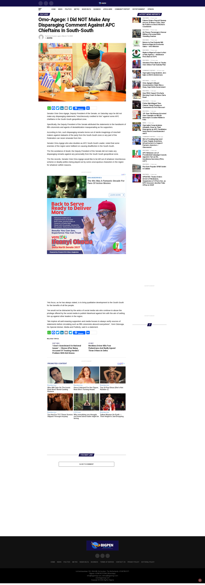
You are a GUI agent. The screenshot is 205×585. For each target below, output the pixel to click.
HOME (53, 9)
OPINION (151, 9)
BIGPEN (49, 38)
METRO (76, 9)
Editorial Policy (147, 562)
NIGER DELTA (86, 9)
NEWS (60, 9)
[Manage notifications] (200, 580)
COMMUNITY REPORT (122, 9)
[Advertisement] (86, 259)
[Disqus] (86, 495)
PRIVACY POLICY (133, 562)
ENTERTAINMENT (139, 9)
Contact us (120, 562)
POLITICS (68, 9)
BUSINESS (97, 9)
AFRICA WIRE (107, 9)
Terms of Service (107, 562)
